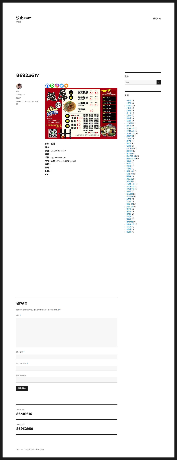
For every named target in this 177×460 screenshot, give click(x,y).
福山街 (129, 201)
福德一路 (130, 204)
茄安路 (129, 209)
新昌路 (129, 161)
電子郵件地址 (22, 364)
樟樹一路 (130, 171)
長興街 (129, 229)
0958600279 (21, 101)
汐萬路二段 (130, 189)
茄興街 (129, 212)
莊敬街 (129, 217)
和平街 (129, 126)
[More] (66, 86)
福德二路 (130, 207)
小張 (17, 91)
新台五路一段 (131, 156)
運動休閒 (130, 222)
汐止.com (24, 18)
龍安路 (129, 232)
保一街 (129, 113)
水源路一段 (130, 184)
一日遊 (129, 101)
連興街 (129, 219)
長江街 (129, 227)
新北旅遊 (130, 154)
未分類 (129, 169)
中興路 (129, 106)
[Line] (52, 86)
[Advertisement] (88, 54)
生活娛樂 (130, 194)
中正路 (129, 103)
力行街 (129, 116)
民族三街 (130, 179)
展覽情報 (130, 136)
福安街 (129, 199)
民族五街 (130, 181)
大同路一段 (130, 128)
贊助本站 (157, 18)
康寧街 (129, 141)
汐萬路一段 (130, 186)
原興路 (129, 121)
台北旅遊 (130, 123)
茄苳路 (129, 214)
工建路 (129, 138)
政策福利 (130, 151)
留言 (18, 316)
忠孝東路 (130, 148)
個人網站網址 (21, 375)
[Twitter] (61, 86)
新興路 (129, 164)
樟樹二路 (130, 174)
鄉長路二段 (130, 224)
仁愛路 (129, 108)
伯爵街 (129, 111)
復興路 (129, 146)
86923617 (31, 101)
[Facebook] (47, 86)
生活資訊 (130, 196)
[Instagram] (57, 86)
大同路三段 (130, 131)
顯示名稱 (20, 352)
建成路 (18, 98)
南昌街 (129, 118)
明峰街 (129, 166)
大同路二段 (130, 133)
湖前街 (129, 191)
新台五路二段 (131, 159)
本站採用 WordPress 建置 (34, 449)
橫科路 (129, 176)
